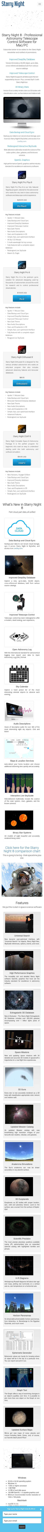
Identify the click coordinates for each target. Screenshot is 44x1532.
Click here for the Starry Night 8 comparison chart (22, 849)
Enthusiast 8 (22, 383)
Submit (22, 1527)
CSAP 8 (22, 462)
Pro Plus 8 (22, 205)
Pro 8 (22, 298)
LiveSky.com (21, 141)
